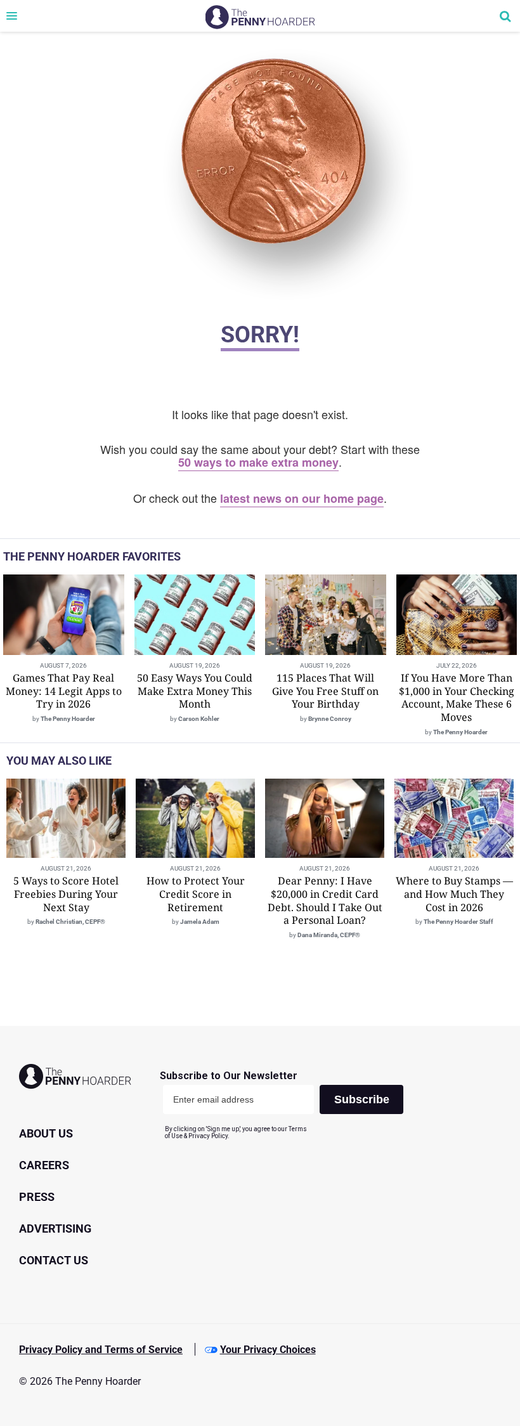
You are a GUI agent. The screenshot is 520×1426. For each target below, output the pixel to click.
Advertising (55, 1228)
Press (37, 1196)
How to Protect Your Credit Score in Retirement (195, 894)
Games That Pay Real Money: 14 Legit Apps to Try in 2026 (64, 691)
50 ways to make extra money (258, 462)
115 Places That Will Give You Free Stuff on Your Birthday (325, 691)
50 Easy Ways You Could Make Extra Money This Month (194, 691)
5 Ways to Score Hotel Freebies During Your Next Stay (66, 894)
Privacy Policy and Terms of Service (101, 1350)
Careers (44, 1165)
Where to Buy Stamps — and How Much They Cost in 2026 (454, 894)
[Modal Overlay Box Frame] (286, 1105)
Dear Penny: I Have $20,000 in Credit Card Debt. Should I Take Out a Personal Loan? (325, 900)
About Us (46, 1133)
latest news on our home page (302, 498)
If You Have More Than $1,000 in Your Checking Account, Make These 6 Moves (456, 697)
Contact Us (53, 1260)
